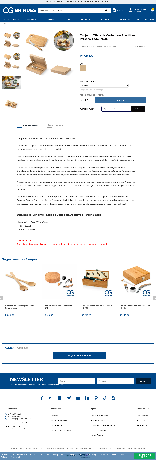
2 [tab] (74, 332)
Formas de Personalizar (99, 430)
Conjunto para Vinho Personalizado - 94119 (58, 307)
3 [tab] (76, 332)
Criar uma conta (142, 416)
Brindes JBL (68, 19)
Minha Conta (121, 11)
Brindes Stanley (87, 19)
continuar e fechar (145, 456)
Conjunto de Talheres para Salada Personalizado (19, 307)
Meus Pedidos (142, 425)
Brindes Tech (106, 19)
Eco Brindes (49, 19)
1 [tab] (72, 332)
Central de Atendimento (99, 416)
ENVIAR (143, 381)
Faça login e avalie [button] (79, 355)
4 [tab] (78, 332)
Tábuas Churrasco (27, 24)
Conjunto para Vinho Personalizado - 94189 (97, 307)
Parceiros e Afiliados (98, 420)
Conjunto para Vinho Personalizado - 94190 (135, 307)
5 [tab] (80, 332)
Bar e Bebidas (125, 19)
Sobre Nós (54, 416)
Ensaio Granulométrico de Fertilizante (104, 425)
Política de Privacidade (59, 420)
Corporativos (30, 19)
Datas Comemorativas (146, 19)
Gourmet (17, 24)
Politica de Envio (56, 425)
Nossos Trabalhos (97, 435)
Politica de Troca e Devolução (61, 430)
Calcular (139, 109)
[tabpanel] (21, 296)
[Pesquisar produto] (106, 10)
